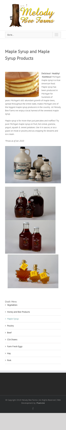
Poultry (10, 325)
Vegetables (12, 305)
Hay (9, 353)
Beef (9, 332)
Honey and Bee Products (18, 311)
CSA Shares (12, 339)
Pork (9, 360)
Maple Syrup (13, 318)
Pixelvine (41, 403)
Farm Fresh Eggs (14, 346)
